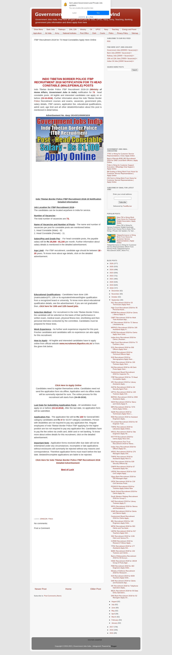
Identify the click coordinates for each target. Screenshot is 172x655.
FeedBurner (127, 206)
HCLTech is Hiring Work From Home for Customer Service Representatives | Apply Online (121, 180)
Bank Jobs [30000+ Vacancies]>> (119, 53)
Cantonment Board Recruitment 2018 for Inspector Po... (123, 373)
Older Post (95, 589)
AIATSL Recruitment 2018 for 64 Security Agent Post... (123, 388)
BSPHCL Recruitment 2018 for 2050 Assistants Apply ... (124, 398)
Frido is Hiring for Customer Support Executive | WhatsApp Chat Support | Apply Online (120, 167)
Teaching (115, 29)
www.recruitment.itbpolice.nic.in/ (75, 343)
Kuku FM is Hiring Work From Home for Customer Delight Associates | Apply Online (126, 220)
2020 (112, 282)
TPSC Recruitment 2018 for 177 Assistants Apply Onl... (123, 547)
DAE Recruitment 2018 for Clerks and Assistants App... (123, 582)
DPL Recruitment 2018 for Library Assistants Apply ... (123, 383)
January (115, 623)
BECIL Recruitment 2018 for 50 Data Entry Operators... (124, 592)
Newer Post (40, 589)
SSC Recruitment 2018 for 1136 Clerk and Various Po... (123, 537)
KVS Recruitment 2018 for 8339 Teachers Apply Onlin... (123, 577)
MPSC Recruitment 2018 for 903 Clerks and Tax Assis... (123, 527)
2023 (112, 273)
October (115, 297)
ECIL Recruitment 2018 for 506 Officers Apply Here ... (122, 348)
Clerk (94, 33)
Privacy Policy (122, 33)
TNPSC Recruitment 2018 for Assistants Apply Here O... (122, 457)
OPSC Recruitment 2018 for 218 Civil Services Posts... (123, 482)
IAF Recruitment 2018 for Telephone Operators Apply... (124, 587)
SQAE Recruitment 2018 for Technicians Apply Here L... (122, 413)
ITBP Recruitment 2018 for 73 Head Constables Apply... (124, 378)
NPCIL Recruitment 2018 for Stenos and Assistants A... (124, 507)
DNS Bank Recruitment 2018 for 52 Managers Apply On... (124, 597)
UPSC (98, 29)
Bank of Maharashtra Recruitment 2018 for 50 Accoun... (123, 557)
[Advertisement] (68, 59)
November (116, 294)
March (114, 617)
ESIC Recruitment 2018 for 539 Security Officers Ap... (122, 462)
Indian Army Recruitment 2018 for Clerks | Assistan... (123, 338)
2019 (112, 285)
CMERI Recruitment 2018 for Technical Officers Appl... (121, 353)
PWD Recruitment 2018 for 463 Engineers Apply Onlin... (122, 567)
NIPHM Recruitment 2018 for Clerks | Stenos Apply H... (124, 313)
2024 (112, 269)
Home (68, 589)
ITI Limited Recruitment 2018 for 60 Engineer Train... (124, 423)
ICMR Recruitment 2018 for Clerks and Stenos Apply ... (124, 512)
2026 (112, 263)
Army (57, 33)
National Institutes (69, 33)
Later (74, 13)
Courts (102, 33)
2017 (112, 627)
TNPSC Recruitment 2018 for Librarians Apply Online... (122, 428)
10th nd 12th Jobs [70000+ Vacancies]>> (122, 58)
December (116, 291)
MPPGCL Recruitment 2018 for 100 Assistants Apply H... (124, 328)
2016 (112, 630)
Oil (91, 29)
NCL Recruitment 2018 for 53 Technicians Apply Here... (122, 303)
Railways (61, 29)
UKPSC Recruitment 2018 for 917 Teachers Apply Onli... (123, 532)
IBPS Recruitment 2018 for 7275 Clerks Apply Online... (123, 408)
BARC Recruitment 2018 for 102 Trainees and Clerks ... (123, 552)
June (114, 608)
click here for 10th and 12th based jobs (58, 306)
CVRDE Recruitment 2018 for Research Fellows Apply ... (122, 542)
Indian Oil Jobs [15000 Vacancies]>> (120, 61)
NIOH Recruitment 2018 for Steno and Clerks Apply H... (123, 403)
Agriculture (37, 33)
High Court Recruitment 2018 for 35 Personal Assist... (124, 308)
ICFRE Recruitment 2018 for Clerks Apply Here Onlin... (124, 333)
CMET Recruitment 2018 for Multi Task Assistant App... (123, 318)
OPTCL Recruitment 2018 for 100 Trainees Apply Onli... (123, 393)
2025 (112, 266)
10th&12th (44, 519)
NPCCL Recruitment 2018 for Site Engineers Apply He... (123, 433)
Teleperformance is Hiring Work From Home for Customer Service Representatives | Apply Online (126, 239)
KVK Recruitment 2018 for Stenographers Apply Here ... (122, 358)
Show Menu (38, 29)
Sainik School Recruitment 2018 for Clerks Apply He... (124, 492)
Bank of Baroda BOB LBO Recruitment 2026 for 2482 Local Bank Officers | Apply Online (122, 160)
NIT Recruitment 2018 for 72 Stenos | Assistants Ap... (124, 323)
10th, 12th (73, 29)
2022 (112, 276)
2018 (112, 288)
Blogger (114, 646)
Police (111, 33)
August (114, 601)
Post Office (84, 33)
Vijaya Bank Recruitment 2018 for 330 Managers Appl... (123, 477)
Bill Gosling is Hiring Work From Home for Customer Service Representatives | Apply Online (122, 173)
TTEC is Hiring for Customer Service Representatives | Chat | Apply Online (121, 155)
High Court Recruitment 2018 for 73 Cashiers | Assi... (124, 343)
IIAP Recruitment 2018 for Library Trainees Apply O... (123, 502)
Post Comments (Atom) (52, 596)
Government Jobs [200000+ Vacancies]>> (122, 50)
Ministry (83, 29)
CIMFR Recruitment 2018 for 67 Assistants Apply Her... (123, 467)
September (116, 300)
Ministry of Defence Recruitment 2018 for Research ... (123, 572)
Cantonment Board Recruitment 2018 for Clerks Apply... (123, 517)
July (113, 604)
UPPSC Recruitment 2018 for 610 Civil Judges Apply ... (123, 472)
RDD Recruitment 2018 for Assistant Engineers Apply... (124, 418)
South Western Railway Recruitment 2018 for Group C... (124, 497)
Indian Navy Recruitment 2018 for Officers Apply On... (123, 448)
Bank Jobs (51, 29)
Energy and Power (129, 29)
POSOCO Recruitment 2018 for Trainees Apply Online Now (122, 487)
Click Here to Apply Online (68, 385)
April (113, 614)
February (115, 620)
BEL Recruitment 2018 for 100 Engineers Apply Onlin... (122, 522)
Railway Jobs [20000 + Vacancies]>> (120, 56)
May (113, 611)
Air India (48, 33)
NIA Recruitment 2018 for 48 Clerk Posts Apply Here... (123, 368)
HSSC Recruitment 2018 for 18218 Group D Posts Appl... (124, 562)
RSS (108, 41)
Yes (98, 13)
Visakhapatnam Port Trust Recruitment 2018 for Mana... (123, 442)
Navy (106, 29)
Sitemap (135, 33)
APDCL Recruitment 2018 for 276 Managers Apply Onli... (123, 452)
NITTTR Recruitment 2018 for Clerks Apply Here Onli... (122, 438)
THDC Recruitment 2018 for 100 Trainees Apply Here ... (123, 363)
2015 (112, 633)
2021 (112, 279)
